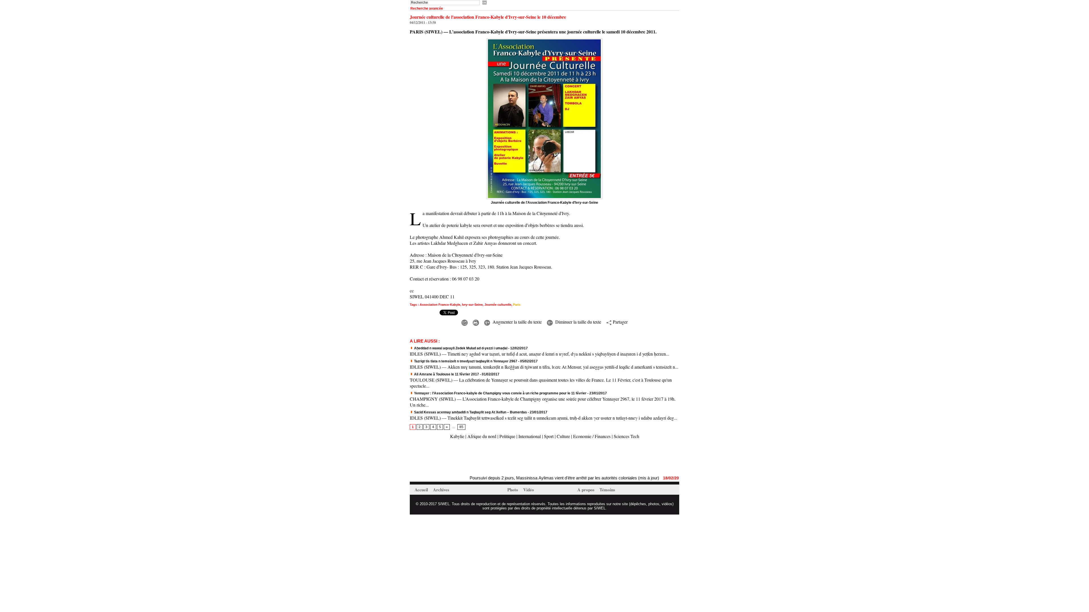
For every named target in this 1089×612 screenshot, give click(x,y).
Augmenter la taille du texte (516, 322)
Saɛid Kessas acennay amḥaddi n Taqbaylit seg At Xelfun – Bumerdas (470, 412)
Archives (441, 489)
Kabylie (457, 436)
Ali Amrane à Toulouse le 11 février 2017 (446, 374)
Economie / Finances (592, 436)
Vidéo (528, 489)
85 (461, 427)
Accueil (422, 489)
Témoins (607, 489)
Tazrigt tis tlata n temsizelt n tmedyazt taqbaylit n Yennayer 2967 (465, 361)
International (529, 436)
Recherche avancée (426, 8)
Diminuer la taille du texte (577, 322)
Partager (619, 322)
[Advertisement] (476, 457)
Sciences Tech (626, 436)
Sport (549, 436)
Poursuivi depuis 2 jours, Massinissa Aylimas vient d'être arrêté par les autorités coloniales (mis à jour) (537, 477)
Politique (507, 436)
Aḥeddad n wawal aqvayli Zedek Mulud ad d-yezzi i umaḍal (460, 348)
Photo (513, 489)
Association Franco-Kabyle (440, 304)
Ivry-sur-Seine (472, 304)
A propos (586, 489)
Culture (563, 436)
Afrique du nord (481, 436)
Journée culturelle (497, 304)
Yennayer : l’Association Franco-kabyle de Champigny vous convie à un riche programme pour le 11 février (499, 393)
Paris (516, 304)
